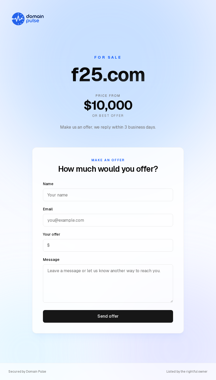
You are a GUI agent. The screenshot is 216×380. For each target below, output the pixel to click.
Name (48, 183)
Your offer (51, 234)
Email (48, 209)
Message (51, 259)
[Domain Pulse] (27, 19)
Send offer (107, 316)
